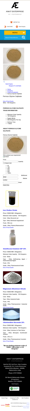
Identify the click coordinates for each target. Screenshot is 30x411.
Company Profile (14, 398)
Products (10, 91)
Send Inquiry (9, 84)
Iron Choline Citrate (10, 210)
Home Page (4, 398)
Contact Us (15, 399)
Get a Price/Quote (8, 101)
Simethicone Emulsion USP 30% (14, 249)
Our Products (25, 398)
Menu (15, 33)
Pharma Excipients (12, 92)
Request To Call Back (15, 86)
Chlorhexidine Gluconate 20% (13, 322)
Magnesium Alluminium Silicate (14, 289)
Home (9, 89)
